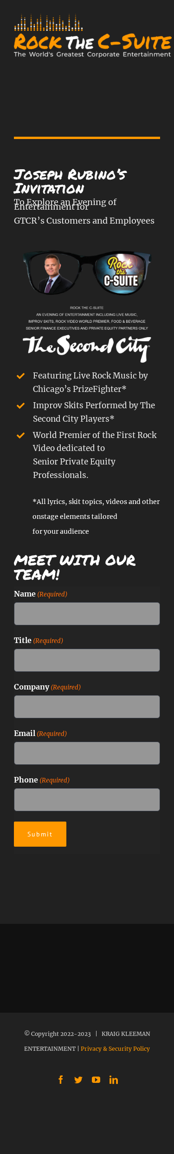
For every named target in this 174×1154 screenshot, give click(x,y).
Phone (42, 779)
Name (41, 593)
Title (39, 640)
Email (40, 733)
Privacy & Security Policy (115, 1048)
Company (47, 686)
